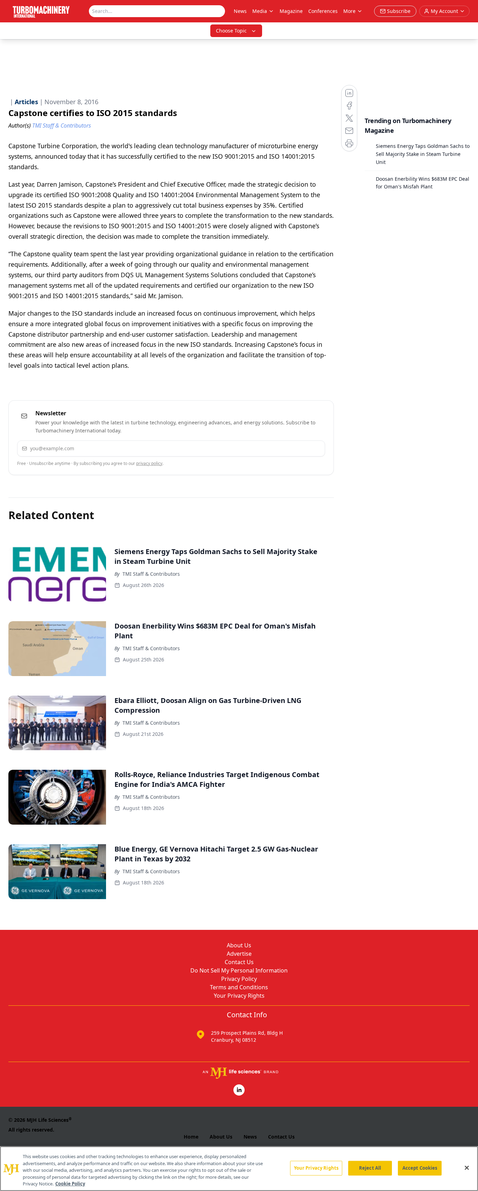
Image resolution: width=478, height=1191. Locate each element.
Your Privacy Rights (239, 995)
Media (259, 11)
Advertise (239, 953)
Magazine (291, 11)
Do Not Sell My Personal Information (239, 970)
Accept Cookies (419, 1168)
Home (191, 1136)
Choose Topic (231, 30)
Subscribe (298, 448)
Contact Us (239, 962)
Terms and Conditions (239, 987)
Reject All (370, 1168)
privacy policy (149, 463)
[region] (239, 1168)
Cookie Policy (70, 1184)
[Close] (467, 1168)
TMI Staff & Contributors (151, 574)
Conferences (323, 11)
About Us (239, 945)
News (240, 11)
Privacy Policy (239, 979)
